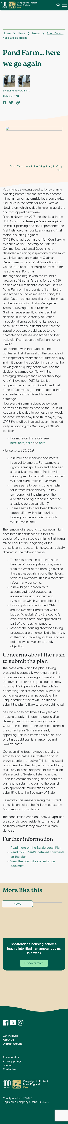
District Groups (12, 1044)
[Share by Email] (18, 103)
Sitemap (8, 1065)
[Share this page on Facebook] (4, 103)
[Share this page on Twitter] (11, 103)
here (13, 443)
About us (8, 1040)
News (21, 33)
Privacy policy (12, 1061)
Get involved (10, 1036)
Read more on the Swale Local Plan (35, 847)
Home (7, 33)
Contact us (9, 1069)
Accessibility (11, 1057)
